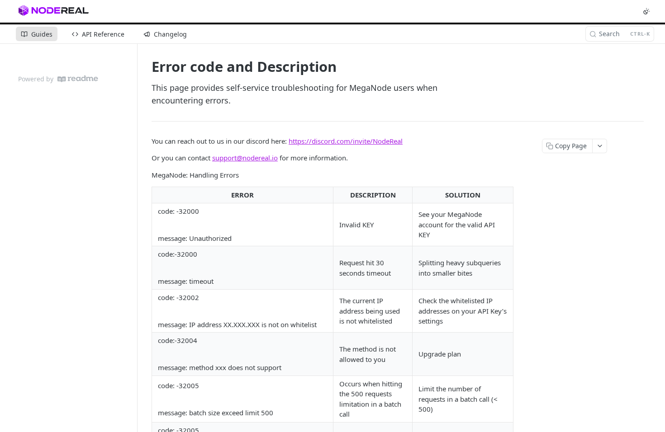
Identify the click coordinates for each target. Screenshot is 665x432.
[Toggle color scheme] (646, 11)
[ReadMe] (77, 78)
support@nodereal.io (245, 157)
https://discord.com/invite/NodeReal (346, 141)
